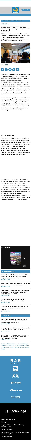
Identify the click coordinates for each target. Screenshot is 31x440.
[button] (2, 69)
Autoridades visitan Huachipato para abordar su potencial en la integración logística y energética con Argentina (15, 292)
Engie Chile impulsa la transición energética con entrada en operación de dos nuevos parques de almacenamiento (14, 276)
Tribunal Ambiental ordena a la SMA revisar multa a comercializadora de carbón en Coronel (14, 308)
